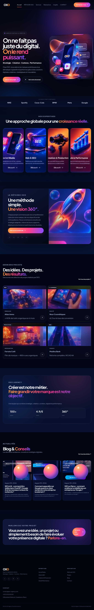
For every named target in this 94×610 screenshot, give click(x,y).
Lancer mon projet (11, 79)
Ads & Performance (44, 580)
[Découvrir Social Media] (13, 150)
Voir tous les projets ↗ (84, 279)
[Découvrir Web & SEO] (35, 150)
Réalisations (47, 4)
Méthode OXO (71, 572)
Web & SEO (42, 575)
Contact (69, 580)
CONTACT (63, 4)
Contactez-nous (82, 4)
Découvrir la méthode (18, 230)
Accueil (19, 4)
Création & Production (45, 578)
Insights (55, 4)
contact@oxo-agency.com (10, 591)
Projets (69, 575)
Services (38, 4)
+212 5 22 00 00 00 (8, 594)
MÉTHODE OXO (29, 4)
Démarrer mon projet (79, 532)
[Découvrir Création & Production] (58, 150)
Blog (68, 578)
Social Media (42, 572)
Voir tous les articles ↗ (84, 454)
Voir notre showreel (33, 79)
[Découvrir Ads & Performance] (80, 150)
